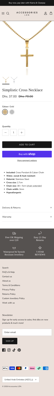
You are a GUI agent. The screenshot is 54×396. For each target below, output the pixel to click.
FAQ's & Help (8, 272)
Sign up (10, 341)
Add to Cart (27, 144)
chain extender (34, 185)
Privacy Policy (8, 289)
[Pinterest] (19, 350)
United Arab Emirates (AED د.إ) (18, 379)
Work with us (8, 302)
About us (6, 280)
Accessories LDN (14, 386)
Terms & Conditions (11, 285)
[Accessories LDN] (27, 13)
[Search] (9, 13)
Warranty (6, 216)
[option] (27, 48)
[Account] (45, 13)
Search (5, 267)
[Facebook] (3, 350)
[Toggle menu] (3, 13)
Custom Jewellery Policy (13, 298)
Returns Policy (9, 294)
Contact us (7, 276)
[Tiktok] (14, 350)
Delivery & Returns (11, 207)
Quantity (6, 126)
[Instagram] (9, 350)
